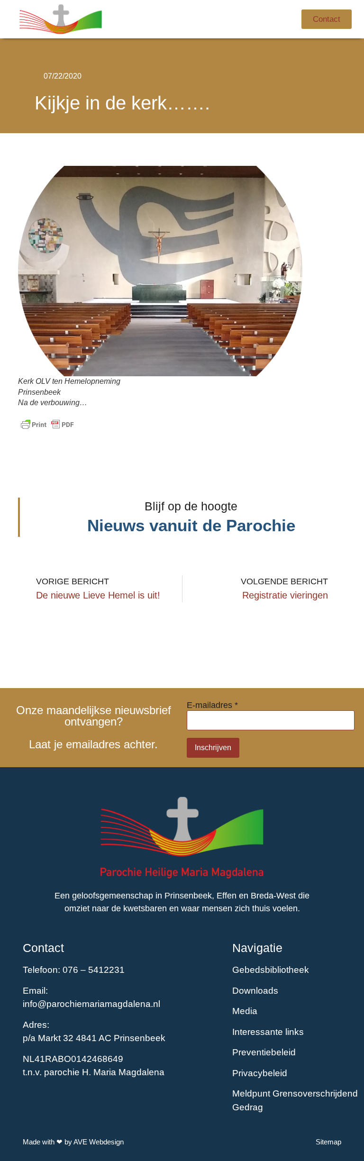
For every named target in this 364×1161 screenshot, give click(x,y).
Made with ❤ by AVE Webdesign (73, 1142)
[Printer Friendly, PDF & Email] (47, 424)
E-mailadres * (212, 705)
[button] (255, 19)
